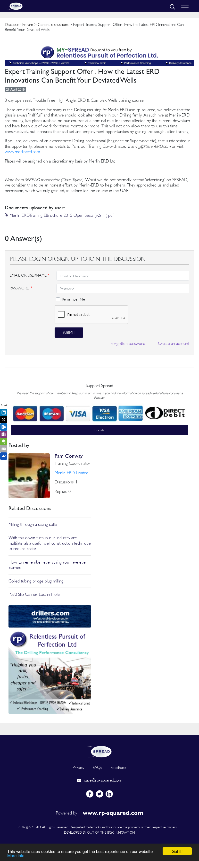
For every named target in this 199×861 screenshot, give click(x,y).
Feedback (118, 767)
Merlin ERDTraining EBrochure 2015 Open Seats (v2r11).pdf (61, 215)
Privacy (78, 767)
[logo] (99, 751)
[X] (3, 419)
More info (15, 855)
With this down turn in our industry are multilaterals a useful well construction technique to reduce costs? (49, 543)
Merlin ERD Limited (71, 472)
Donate (99, 430)
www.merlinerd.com (22, 151)
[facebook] (89, 794)
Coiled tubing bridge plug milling (35, 580)
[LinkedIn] (3, 412)
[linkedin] (109, 794)
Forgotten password (127, 343)
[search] (172, 6)
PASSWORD (21, 288)
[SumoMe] (3, 456)
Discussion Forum (19, 24)
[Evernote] (3, 441)
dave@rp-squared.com (102, 780)
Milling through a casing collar (33, 524)
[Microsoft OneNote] (3, 434)
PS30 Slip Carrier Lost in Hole (34, 594)
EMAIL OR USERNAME (29, 275)
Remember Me (73, 299)
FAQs (97, 767)
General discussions (53, 24)
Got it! (177, 851)
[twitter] (99, 794)
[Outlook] (3, 427)
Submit (69, 332)
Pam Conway (69, 456)
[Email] (3, 448)
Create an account (173, 343)
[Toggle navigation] (185, 6)
